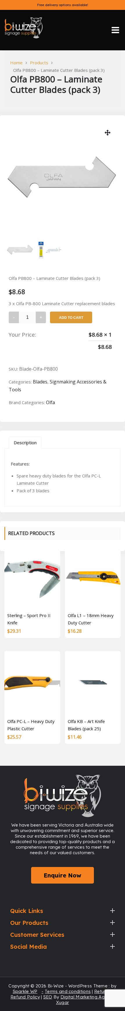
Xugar (62, 1002)
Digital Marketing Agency (87, 997)
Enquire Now (62, 875)
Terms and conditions (68, 991)
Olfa (50, 402)
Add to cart (71, 318)
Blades (40, 382)
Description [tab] (25, 442)
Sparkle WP (25, 991)
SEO (47, 997)
